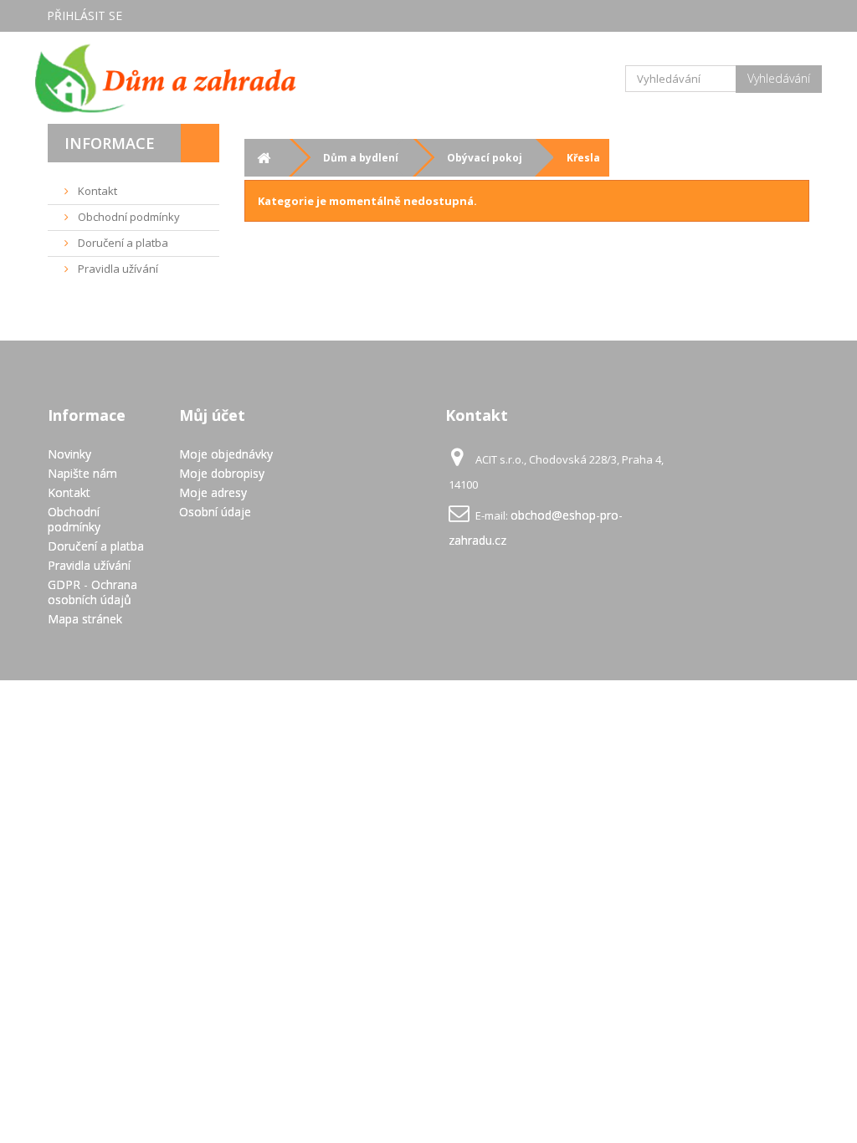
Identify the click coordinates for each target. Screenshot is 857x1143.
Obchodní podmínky (127, 216)
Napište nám (82, 473)
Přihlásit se (84, 15)
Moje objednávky (226, 454)
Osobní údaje (215, 512)
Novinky (69, 454)
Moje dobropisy (221, 473)
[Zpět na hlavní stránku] (263, 158)
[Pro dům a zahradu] (166, 77)
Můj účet (212, 415)
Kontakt (96, 190)
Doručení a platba (121, 242)
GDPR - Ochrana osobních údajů (92, 592)
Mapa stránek (85, 619)
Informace (109, 143)
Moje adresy (213, 492)
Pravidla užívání (116, 268)
